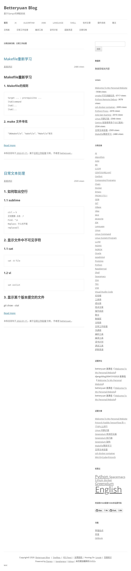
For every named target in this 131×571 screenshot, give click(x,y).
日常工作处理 (22, 30)
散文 (114, 22)
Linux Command (103, 234)
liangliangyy (61, 561)
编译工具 (39, 30)
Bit (96, 164)
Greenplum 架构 (102, 441)
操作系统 (101, 22)
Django (49, 561)
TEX (97, 284)
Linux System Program (106, 237)
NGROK (98, 249)
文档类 (7, 30)
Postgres (99, 261)
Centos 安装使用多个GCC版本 (109, 122)
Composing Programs (105, 180)
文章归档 (83, 30)
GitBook (99, 538)
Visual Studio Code (104, 291)
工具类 (98, 299)
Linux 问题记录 (102, 118)
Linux (97, 230)
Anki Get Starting (103, 114)
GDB (97, 199)
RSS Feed (67, 557)
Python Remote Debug (106, 99)
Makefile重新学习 (18, 58)
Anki (44, 22)
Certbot (98, 176)
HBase (98, 207)
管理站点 (99, 530)
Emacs (98, 191)
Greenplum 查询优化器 (106, 434)
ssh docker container (105, 107)
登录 (97, 534)
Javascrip (99, 218)
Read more (9, 145)
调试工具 (99, 345)
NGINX (98, 245)
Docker (98, 187)
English (108, 489)
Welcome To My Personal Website (111, 87)
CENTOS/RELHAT (103, 172)
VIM (97, 287)
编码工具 (99, 334)
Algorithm (29, 22)
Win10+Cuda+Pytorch (105, 457)
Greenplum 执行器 (103, 438)
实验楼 (98, 295)
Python (98, 264)
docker (108, 480)
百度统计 (108, 557)
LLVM (97, 241)
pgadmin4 (100, 257)
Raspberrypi (101, 268)
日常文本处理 (14, 173)
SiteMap (57, 557)
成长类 (98, 303)
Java (97, 214)
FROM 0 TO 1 (101, 195)
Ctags (97, 184)
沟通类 (98, 330)
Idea (97, 211)
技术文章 (87, 22)
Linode (98, 557)
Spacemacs (100, 276)
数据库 (98, 318)
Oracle (98, 253)
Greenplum (104, 483)
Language (58, 22)
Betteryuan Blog (20, 8)
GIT (96, 203)
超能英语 (68, 30)
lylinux (71, 561)
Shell (73, 22)
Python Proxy (102, 110)
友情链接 (78, 557)
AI (15, 22)
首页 (6, 22)
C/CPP (98, 168)
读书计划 (54, 30)
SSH (97, 280)
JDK (96, 222)
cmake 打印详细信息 (105, 95)
